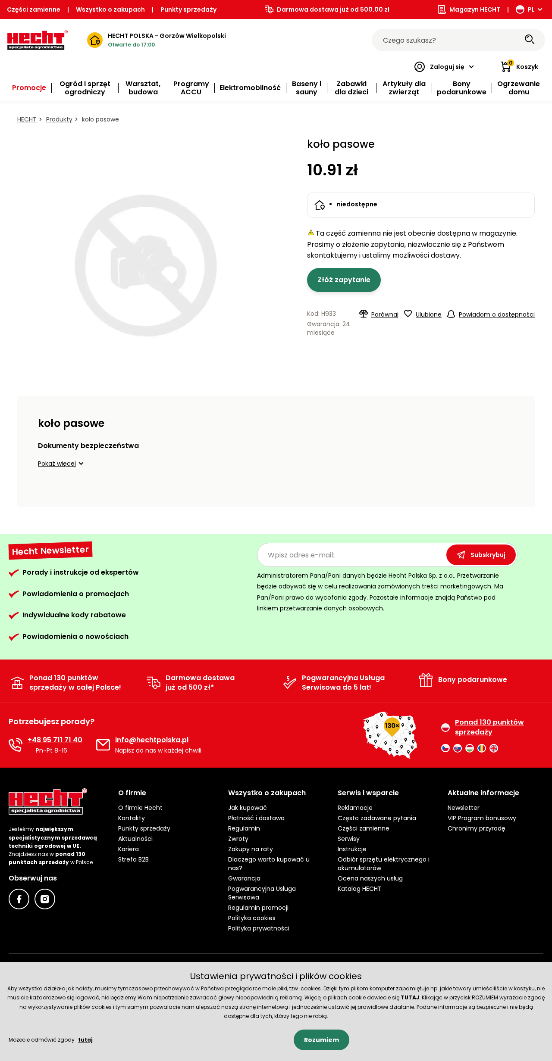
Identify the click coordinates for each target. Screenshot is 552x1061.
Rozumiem (321, 1040)
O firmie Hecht (140, 807)
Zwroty (238, 838)
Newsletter (464, 807)
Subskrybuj (487, 555)
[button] (62, 463)
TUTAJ (410, 997)
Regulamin (244, 828)
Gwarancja (244, 878)
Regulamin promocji (258, 907)
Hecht (27, 119)
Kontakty (131, 818)
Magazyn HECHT (474, 9)
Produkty (59, 119)
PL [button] (531, 9)
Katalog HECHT (360, 888)
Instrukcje (352, 849)
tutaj (85, 1039)
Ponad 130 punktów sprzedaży (489, 727)
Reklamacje (355, 807)
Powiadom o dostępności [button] (497, 314)
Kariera (128, 849)
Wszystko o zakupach (110, 9)
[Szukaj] (529, 40)
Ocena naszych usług (370, 878)
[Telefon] (15, 745)
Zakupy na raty (250, 849)
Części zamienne (33, 9)
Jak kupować (247, 807)
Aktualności (135, 838)
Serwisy (349, 838)
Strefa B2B (133, 859)
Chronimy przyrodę (476, 828)
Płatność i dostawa (256, 818)
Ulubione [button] (429, 314)
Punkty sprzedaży (188, 9)
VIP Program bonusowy (482, 818)
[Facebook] (19, 899)
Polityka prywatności (258, 928)
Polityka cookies (252, 918)
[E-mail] (103, 745)
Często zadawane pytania (377, 818)
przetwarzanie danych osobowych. (332, 608)
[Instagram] (44, 899)
